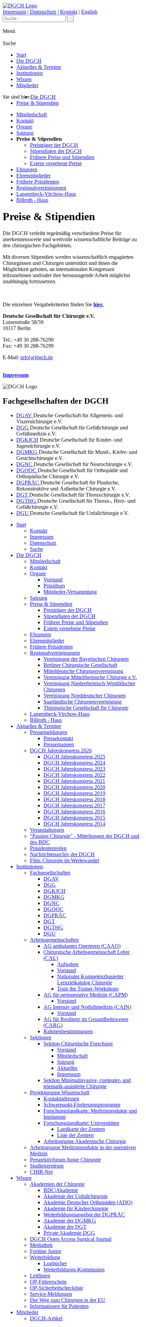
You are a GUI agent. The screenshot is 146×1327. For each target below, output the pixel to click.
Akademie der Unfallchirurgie (75, 1196)
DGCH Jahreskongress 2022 (74, 775)
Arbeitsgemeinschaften (54, 940)
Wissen (24, 79)
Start (21, 55)
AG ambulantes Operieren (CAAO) (82, 946)
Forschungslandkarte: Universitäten (81, 1123)
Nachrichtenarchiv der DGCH (62, 854)
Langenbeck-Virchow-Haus (46, 194)
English (89, 12)
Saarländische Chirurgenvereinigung (82, 702)
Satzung (25, 133)
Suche (36, 549)
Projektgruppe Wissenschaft (59, 1092)
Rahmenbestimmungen (68, 1031)
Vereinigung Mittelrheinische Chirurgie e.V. (90, 677)
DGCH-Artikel (46, 1318)
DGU (23, 513)
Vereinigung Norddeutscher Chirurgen (84, 695)
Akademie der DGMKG (69, 1221)
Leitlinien (40, 1275)
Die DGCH (28, 61)
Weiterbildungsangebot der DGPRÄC (84, 1214)
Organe (24, 127)
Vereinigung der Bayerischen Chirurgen (86, 659)
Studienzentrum (46, 1166)
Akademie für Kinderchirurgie (75, 1208)
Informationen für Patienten (59, 1306)
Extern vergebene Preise (56, 163)
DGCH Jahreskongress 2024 (74, 763)
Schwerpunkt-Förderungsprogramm (81, 1105)
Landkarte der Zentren (81, 1129)
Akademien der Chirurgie (57, 1184)
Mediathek (41, 1245)
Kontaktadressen (61, 1098)
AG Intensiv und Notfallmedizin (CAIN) (87, 1007)
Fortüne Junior (45, 1251)
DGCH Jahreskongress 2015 (74, 818)
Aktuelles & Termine (38, 67)
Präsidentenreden (48, 848)
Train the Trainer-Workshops (87, 989)
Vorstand (52, 579)
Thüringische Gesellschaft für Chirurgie (85, 708)
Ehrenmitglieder (33, 175)
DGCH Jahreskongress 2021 (74, 781)
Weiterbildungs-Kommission (74, 1269)
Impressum (14, 12)
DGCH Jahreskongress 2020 (74, 787)
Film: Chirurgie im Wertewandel (64, 860)
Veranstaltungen (47, 830)
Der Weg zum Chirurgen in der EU (67, 1300)
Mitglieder (27, 85)
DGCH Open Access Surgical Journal (70, 1239)
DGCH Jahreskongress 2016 (74, 811)
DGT (22, 495)
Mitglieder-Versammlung (70, 592)
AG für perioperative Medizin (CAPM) (85, 995)
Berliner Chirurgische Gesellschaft (80, 665)
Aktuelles (67, 1068)
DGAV (24, 415)
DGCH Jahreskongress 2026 (61, 750)
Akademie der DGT (65, 1227)
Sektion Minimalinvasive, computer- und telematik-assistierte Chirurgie (87, 1083)
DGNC (25, 464)
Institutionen (29, 73)
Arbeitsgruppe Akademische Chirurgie (84, 1141)
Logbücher (55, 1263)
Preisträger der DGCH (54, 145)
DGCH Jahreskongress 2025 (74, 756)
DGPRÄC (28, 482)
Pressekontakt (58, 738)
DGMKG (27, 452)
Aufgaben (67, 964)
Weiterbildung (45, 1257)
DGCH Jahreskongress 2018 (74, 799)
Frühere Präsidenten (37, 182)
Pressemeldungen (48, 732)
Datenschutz (43, 12)
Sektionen (40, 1037)
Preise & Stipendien (37, 103)
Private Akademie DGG (69, 1233)
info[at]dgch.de (36, 357)
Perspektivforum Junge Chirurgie (65, 1159)
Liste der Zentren (75, 1135)
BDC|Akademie (60, 1190)
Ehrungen (26, 169)
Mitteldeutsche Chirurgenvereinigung (83, 671)
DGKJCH (27, 440)
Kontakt (68, 12)
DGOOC (27, 470)
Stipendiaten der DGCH (56, 151)
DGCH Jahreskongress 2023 (74, 769)
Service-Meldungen (51, 1294)
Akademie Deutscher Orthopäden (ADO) (87, 1202)
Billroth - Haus (32, 200)
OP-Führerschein (48, 1282)
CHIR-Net (41, 1172)
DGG (23, 427)
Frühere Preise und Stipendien (62, 157)
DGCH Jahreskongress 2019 (74, 793)
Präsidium (54, 586)
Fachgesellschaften (50, 873)
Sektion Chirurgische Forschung (78, 1043)
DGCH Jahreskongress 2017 (74, 805)
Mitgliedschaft (31, 114)
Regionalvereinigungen (41, 188)
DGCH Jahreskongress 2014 (74, 824)
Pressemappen (58, 744)
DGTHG (26, 501)
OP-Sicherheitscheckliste (56, 1288)
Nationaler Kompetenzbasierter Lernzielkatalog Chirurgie (90, 979)
